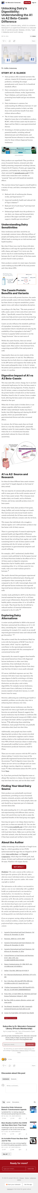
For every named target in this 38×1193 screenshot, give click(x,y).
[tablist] (9, 1079)
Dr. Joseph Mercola (15, 1116)
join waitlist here (12, 854)
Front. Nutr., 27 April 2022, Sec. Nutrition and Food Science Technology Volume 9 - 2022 (20, 995)
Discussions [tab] (15, 1102)
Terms (27, 1178)
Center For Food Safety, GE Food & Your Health (19, 1013)
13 (11, 761)
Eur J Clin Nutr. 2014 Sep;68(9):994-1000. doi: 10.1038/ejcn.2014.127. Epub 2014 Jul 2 (18, 982)
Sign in (34, 2)
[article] (19, 1112)
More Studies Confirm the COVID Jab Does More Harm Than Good (14, 1124)
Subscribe (27, 2)
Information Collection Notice (20, 1050)
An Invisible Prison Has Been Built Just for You (14, 1140)
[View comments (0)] (10, 41)
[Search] (35, 1102)
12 (7, 722)
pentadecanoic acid (21, 173)
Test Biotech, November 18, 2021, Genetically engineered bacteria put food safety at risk (18, 1007)
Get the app (28, 1184)
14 (6, 768)
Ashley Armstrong (10, 68)
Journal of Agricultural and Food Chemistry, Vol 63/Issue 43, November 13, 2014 (19, 933)
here (7, 771)
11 (13, 634)
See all (5, 1154)
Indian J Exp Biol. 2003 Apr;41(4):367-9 (16, 971)
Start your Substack (14, 1184)
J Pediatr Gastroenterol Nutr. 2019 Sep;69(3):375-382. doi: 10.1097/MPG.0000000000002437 (19, 988)
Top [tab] (4, 1102)
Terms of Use (27, 1048)
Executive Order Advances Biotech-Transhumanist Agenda (13, 1108)
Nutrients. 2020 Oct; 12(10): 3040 (14, 939)
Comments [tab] (6, 1079)
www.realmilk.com (15, 827)
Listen (34, 36)
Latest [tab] (8, 1102)
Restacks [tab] (13, 1079)
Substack (10, 1189)
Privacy (22, 1178)
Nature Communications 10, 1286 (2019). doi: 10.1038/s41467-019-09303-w (18, 965)
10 (20, 609)
